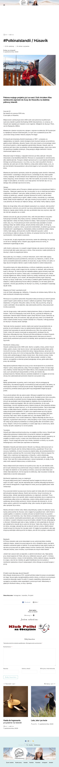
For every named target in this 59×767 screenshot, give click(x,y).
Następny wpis (49, 684)
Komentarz (7, 647)
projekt (30, 595)
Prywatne (34, 724)
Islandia (24, 595)
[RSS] (33, 741)
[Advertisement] (29, 22)
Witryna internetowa (47, 668)
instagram (17, 595)
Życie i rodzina (8, 35)
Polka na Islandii (9, 50)
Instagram (44, 762)
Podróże (31, 762)
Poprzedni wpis (10, 684)
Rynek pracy (18, 762)
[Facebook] (25, 741)
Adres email (26, 668)
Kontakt (51, 762)
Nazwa (5, 668)
